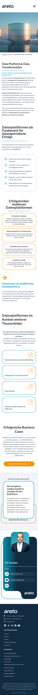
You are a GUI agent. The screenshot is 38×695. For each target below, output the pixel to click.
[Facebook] (15, 626)
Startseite (4, 54)
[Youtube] (19, 626)
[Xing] (8, 626)
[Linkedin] (5, 626)
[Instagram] (12, 626)
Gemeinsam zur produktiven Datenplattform (18, 285)
